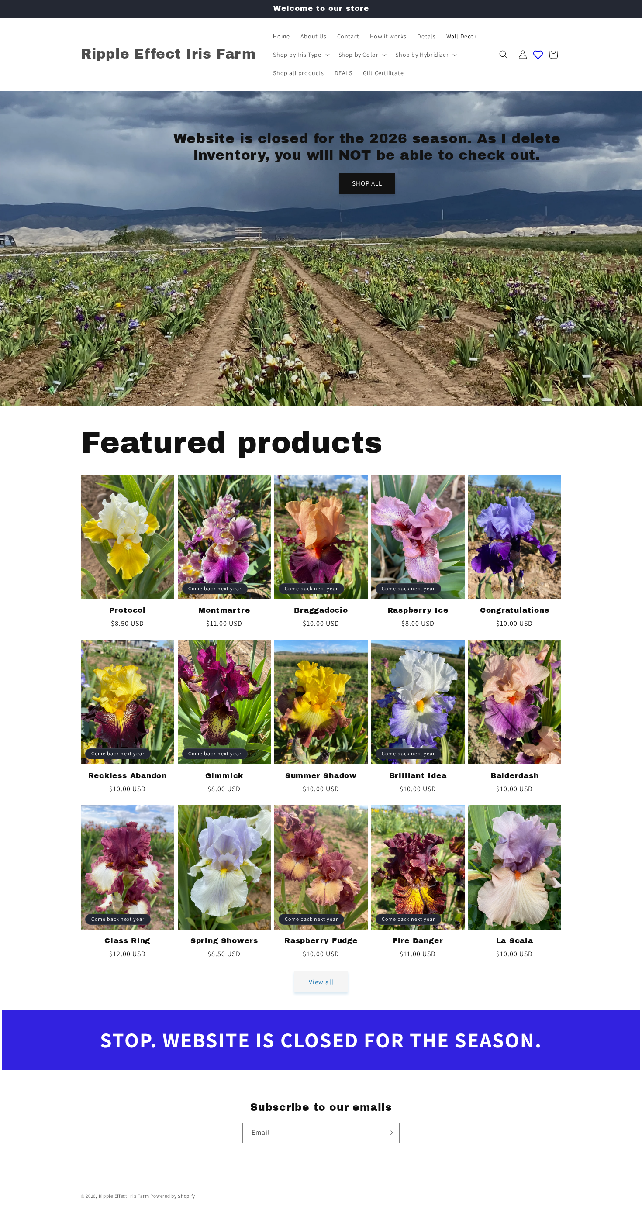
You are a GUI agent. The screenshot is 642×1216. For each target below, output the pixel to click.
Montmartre (224, 610)
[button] (300, 54)
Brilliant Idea (418, 776)
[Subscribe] (389, 1133)
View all (321, 982)
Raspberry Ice (418, 610)
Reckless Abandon (127, 776)
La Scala (514, 941)
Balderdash (514, 776)
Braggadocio (321, 610)
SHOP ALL (367, 183)
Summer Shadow (321, 776)
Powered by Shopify (172, 1196)
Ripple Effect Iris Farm (124, 1196)
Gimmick (224, 776)
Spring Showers (224, 941)
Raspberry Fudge (321, 941)
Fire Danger (418, 941)
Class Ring (127, 941)
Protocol (127, 610)
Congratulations (514, 610)
